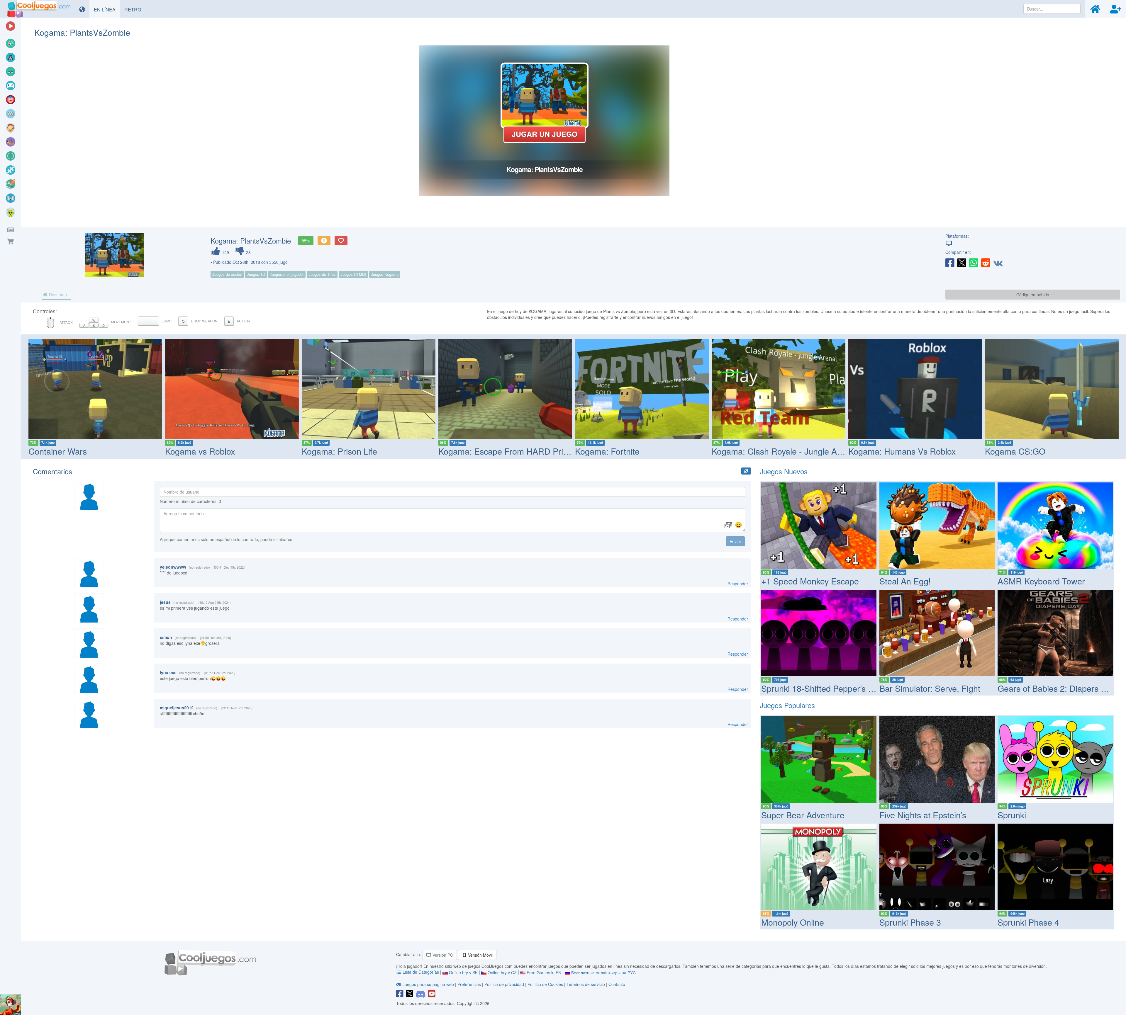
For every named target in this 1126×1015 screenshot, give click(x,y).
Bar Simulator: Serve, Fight (929, 688)
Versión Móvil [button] (480, 955)
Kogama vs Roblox (200, 451)
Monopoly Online (792, 922)
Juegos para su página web (428, 984)
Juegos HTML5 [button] (353, 274)
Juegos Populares (787, 705)
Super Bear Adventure (802, 815)
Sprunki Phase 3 (910, 922)
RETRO (134, 9)
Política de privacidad (504, 984)
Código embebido (1032, 294)
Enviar (735, 541)
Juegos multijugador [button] (287, 274)
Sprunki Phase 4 (1028, 922)
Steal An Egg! (905, 581)
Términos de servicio (586, 984)
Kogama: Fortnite (607, 451)
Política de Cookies (545, 984)
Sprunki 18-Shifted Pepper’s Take (823, 688)
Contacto (616, 984)
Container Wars (57, 451)
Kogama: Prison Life (339, 451)
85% (306, 241)
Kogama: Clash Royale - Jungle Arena (783, 451)
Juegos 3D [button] (256, 274)
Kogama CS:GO (1015, 451)
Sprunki (1012, 815)
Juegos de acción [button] (227, 274)
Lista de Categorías (420, 972)
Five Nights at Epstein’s (922, 815)
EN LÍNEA (107, 9)
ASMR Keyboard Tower (1041, 581)
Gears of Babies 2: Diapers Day (1056, 688)
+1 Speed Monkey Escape (810, 581)
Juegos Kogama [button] (384, 274)
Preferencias (469, 984)
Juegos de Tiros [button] (322, 274)
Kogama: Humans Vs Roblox (902, 451)
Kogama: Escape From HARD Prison (507, 451)
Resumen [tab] (57, 294)
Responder (738, 583)
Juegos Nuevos (784, 471)
